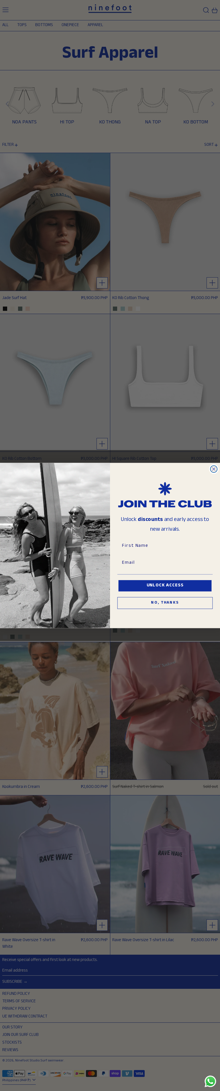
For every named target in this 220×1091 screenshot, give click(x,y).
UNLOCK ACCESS (165, 586)
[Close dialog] (214, 469)
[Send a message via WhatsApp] (210, 1081)
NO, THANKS (165, 603)
